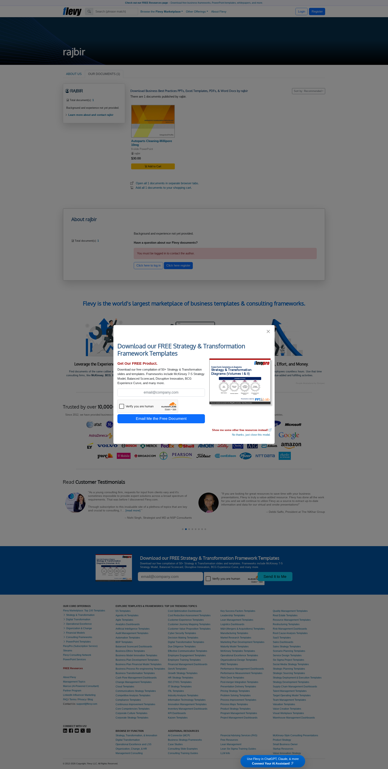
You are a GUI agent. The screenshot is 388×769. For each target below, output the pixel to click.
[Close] (268, 331)
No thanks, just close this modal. (251, 434)
